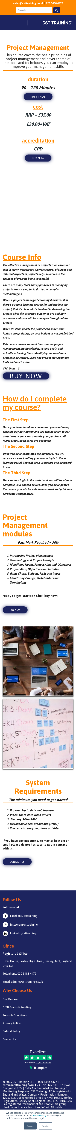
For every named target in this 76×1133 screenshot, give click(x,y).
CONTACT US (17, 861)
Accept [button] (30, 1125)
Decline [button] (45, 1125)
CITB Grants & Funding (17, 1007)
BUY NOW (38, 158)
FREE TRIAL (38, 96)
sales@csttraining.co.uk (28, 3)
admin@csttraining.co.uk (18, 1085)
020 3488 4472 (54, 3)
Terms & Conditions (15, 1015)
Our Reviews (11, 999)
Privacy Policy (39, 1115)
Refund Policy (12, 1031)
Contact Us (9, 1039)
